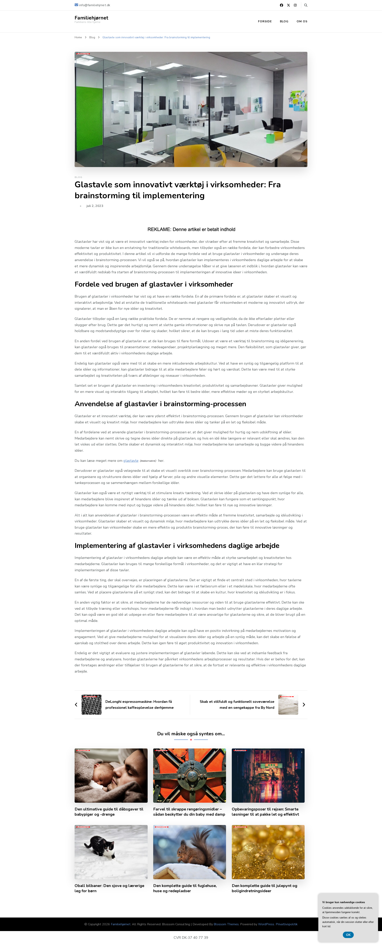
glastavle (130, 460)
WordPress (266, 924)
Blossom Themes (226, 924)
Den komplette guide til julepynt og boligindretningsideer (264, 888)
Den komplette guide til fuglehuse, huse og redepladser (185, 888)
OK (348, 935)
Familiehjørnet (91, 18)
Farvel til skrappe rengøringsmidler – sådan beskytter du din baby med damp (189, 812)
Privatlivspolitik (287, 924)
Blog (284, 21)
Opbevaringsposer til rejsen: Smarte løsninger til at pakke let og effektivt (265, 812)
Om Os (302, 21)
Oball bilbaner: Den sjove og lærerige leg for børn (109, 888)
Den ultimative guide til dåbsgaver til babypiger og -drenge (109, 812)
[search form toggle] (305, 5)
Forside (265, 21)
